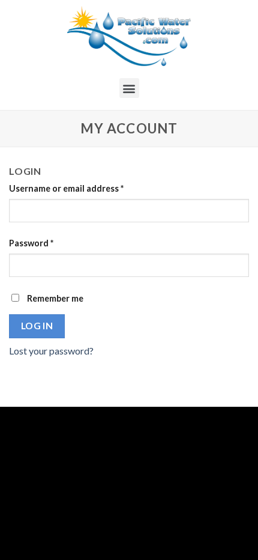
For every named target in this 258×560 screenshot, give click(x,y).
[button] (129, 88)
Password (31, 243)
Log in (37, 325)
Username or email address (66, 188)
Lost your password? (51, 350)
